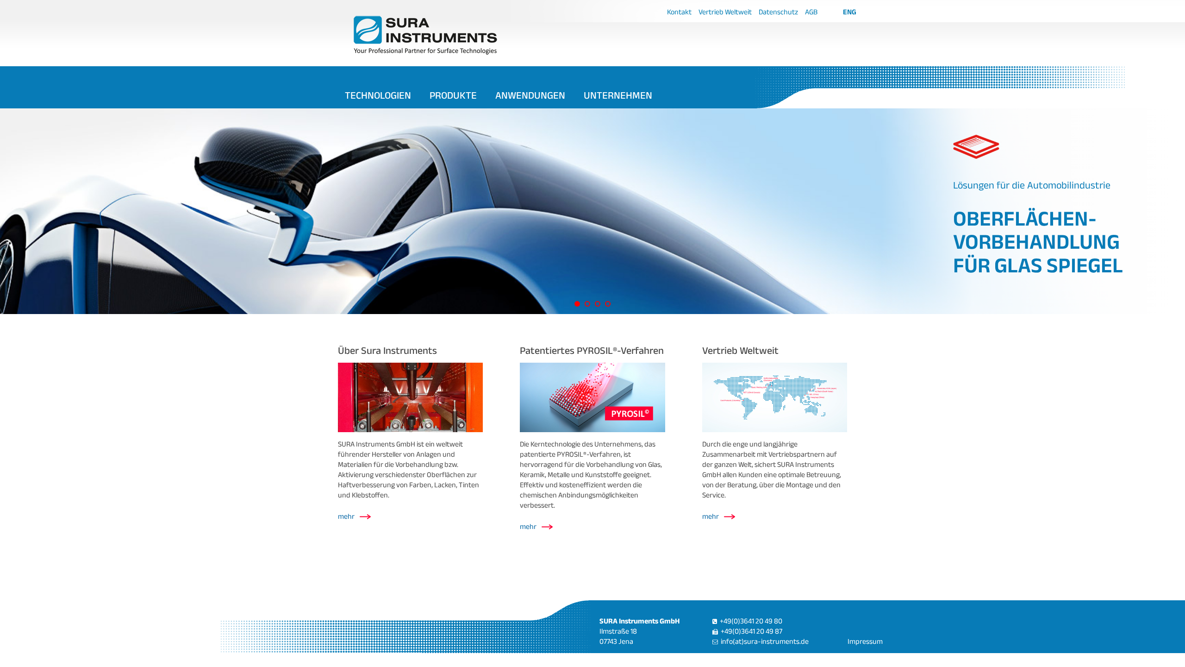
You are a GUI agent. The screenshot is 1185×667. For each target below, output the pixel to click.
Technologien (378, 95)
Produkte (453, 95)
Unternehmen (618, 95)
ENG (849, 12)
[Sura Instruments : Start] (469, 35)
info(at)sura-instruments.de (765, 641)
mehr (346, 516)
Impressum (865, 641)
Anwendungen (530, 95)
